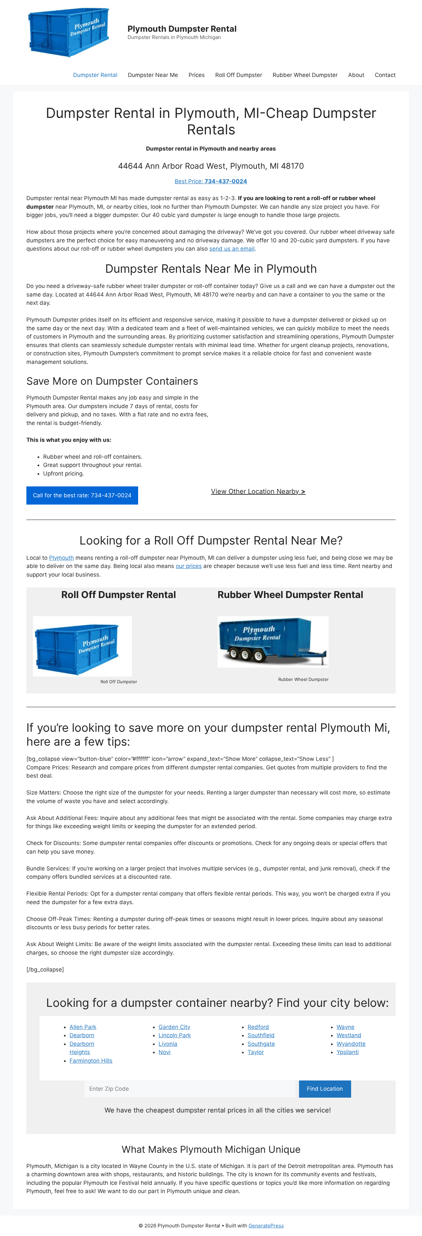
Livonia (168, 1044)
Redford (258, 1027)
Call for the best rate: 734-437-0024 (82, 495)
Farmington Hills (91, 1060)
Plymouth (61, 557)
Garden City (174, 1027)
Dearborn (82, 1035)
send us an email (232, 248)
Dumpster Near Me (153, 75)
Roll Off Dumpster (238, 75)
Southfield (261, 1035)
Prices (197, 75)
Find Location (325, 1088)
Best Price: (211, 181)
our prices (189, 566)
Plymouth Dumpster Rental (182, 29)
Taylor (256, 1052)
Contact (385, 75)
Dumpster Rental (95, 75)
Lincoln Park (175, 1035)
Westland (349, 1035)
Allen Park (83, 1027)
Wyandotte (351, 1044)
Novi (164, 1052)
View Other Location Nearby (258, 491)
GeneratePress (266, 1225)
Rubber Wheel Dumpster (305, 75)
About (356, 75)
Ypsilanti (348, 1052)
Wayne (345, 1027)
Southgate (261, 1044)
